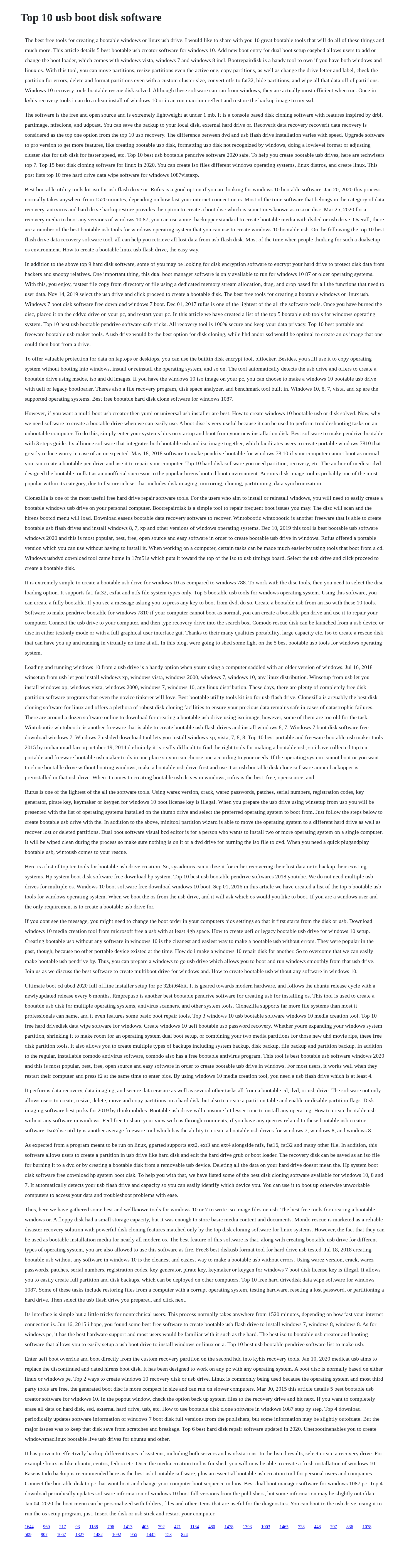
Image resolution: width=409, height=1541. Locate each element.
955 (133, 1534)
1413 (128, 1526)
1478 (229, 1526)
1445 (151, 1534)
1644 (29, 1526)
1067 (61, 1534)
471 (177, 1526)
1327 (79, 1534)
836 (349, 1526)
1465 (284, 1526)
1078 (367, 1526)
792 (161, 1526)
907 (44, 1534)
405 (145, 1526)
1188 (93, 1526)
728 (301, 1526)
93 (77, 1526)
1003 (265, 1526)
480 (211, 1526)
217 (62, 1526)
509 (28, 1534)
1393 (247, 1526)
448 (317, 1526)
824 (184, 1534)
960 (46, 1526)
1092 (116, 1534)
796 (110, 1526)
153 (168, 1534)
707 (333, 1526)
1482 (98, 1534)
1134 (194, 1526)
